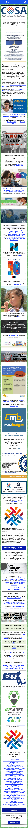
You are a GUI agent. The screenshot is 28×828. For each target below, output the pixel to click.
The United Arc (14, 801)
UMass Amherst (18, 668)
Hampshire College (19, 665)
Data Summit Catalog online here (14, 227)
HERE (23, 634)
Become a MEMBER (14, 822)
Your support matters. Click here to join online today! (14, 548)
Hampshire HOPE (8, 401)
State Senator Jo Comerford (14, 769)
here (18, 316)
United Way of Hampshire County (14, 802)
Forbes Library (14, 776)
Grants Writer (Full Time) (14, 598)
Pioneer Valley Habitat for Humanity (14, 792)
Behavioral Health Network (14, 765)
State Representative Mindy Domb (14, 775)
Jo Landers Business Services (14, 784)
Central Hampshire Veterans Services (14, 768)
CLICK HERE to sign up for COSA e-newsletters (14, 809)
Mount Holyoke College (14, 666)
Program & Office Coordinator (14, 602)
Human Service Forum (14, 778)
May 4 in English (11, 122)
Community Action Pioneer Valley (14, 771)
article (19, 255)
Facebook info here (17, 165)
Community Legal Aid (14, 772)
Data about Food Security (16, 232)
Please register (14, 406)
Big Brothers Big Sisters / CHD (14, 766)
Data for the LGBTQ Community (16, 234)
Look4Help (8, 725)
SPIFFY (21, 400)
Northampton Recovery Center (14, 789)
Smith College (9, 668)
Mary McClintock (21, 725)
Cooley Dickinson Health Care (14, 774)
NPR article (17, 284)
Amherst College (7, 665)
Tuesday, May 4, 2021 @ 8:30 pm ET (14, 191)
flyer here (19, 164)
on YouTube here (13, 335)
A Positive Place (14, 759)
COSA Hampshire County (14, 816)
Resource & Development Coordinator (14, 603)
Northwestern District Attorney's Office (14, 791)
